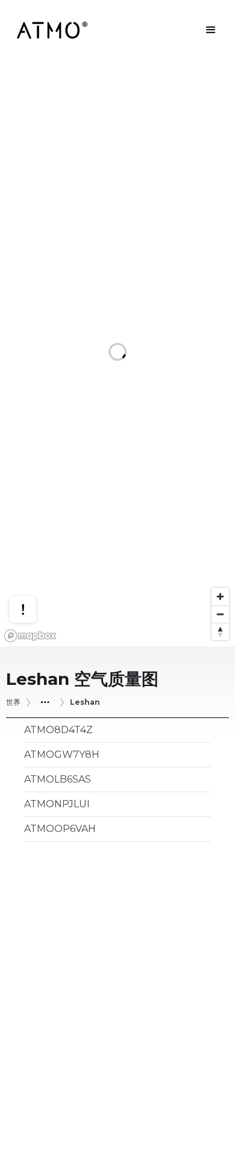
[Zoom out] (220, 614)
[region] (117, 353)
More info (34, 567)
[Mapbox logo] (30, 636)
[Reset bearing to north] (220, 631)
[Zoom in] (220, 596)
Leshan (85, 702)
